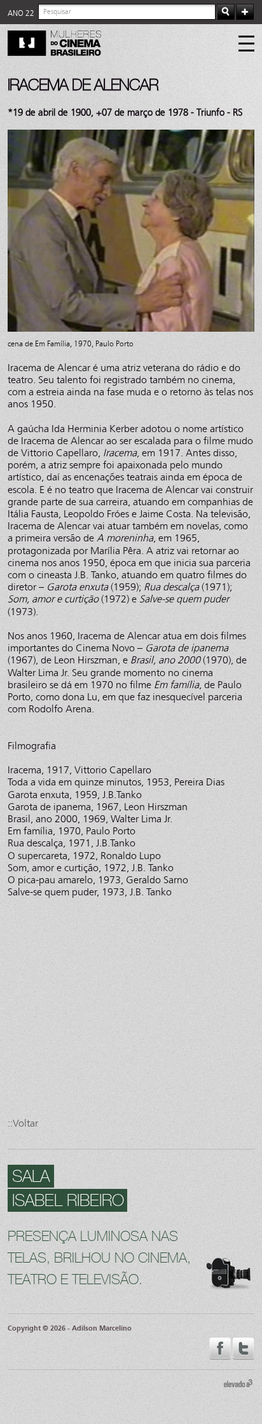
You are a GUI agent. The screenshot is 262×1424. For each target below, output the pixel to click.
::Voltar (23, 1123)
